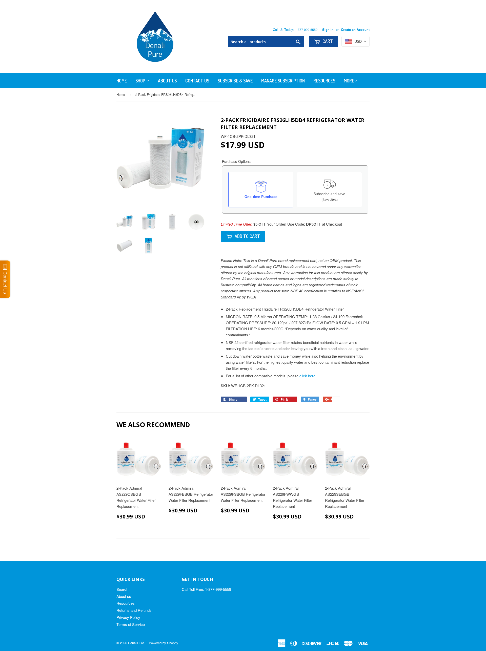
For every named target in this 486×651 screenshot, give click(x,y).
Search (122, 589)
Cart (327, 41)
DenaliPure (136, 642)
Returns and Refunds (134, 610)
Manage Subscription (283, 80)
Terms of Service (130, 624)
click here (307, 375)
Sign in (328, 29)
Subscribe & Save (235, 80)
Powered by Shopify (163, 642)
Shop (140, 80)
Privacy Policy (128, 617)
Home (121, 80)
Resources (324, 80)
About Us (167, 80)
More (349, 80)
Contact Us (197, 80)
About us (123, 596)
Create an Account (355, 29)
